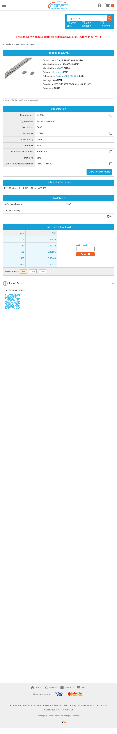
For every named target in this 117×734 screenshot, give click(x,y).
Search (109, 18)
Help (84, 687)
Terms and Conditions (22, 705)
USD (42, 271)
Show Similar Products (99, 172)
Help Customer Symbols (83, 705)
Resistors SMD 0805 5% (17, 44)
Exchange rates (53, 709)
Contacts (69, 687)
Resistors (56, 72)
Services (53, 687)
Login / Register (99, 5)
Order (83, 254)
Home (38, 687)
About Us (69, 709)
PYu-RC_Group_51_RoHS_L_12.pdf (20, 188)
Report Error (15, 283)
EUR (33, 271)
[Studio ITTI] (58, 722)
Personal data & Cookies (56, 705)
